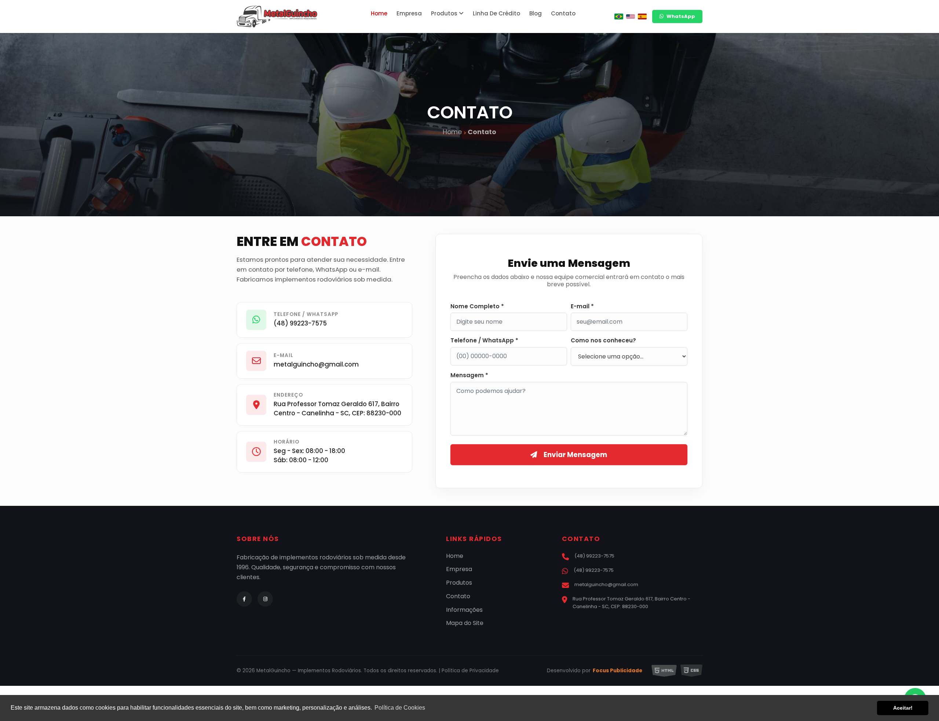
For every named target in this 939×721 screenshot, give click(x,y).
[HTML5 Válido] (664, 671)
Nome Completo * (477, 306)
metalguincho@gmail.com (316, 364)
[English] (630, 17)
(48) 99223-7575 (300, 323)
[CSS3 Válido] (691, 671)
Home (379, 13)
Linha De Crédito (496, 13)
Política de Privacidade (470, 670)
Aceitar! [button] (903, 708)
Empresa (409, 13)
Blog (535, 13)
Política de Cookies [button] (399, 708)
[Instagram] (265, 599)
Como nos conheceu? (603, 340)
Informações (464, 610)
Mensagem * (469, 375)
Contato (563, 13)
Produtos (445, 13)
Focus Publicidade (617, 670)
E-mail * (582, 306)
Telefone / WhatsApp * (484, 340)
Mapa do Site (464, 623)
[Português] (618, 17)
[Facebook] (244, 599)
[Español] (642, 17)
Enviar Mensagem (575, 454)
